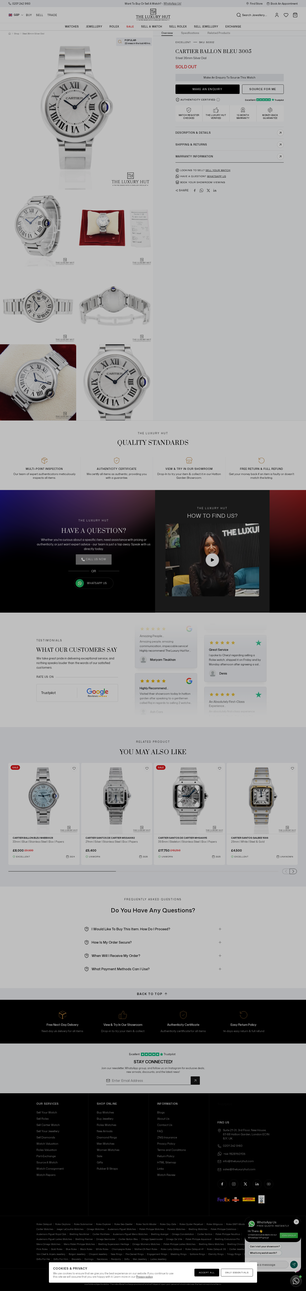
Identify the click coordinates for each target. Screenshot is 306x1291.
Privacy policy (144, 1277)
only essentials (237, 1272)
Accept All (207, 1272)
